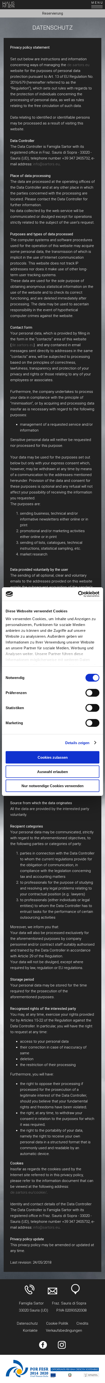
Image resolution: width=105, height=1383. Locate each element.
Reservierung (52, 13)
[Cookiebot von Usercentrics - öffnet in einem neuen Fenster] (78, 594)
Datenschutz (27, 1323)
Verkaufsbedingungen (64, 1330)
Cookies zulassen (53, 757)
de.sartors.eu (78, 65)
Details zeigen (77, 742)
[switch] (92, 693)
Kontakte (30, 1330)
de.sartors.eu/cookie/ (28, 1192)
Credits (82, 1323)
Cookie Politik (57, 1323)
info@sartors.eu (46, 164)
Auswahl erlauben (52, 771)
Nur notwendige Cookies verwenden (52, 786)
